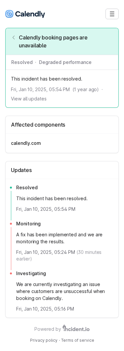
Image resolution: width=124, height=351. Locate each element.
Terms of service (77, 340)
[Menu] (112, 14)
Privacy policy (44, 340)
